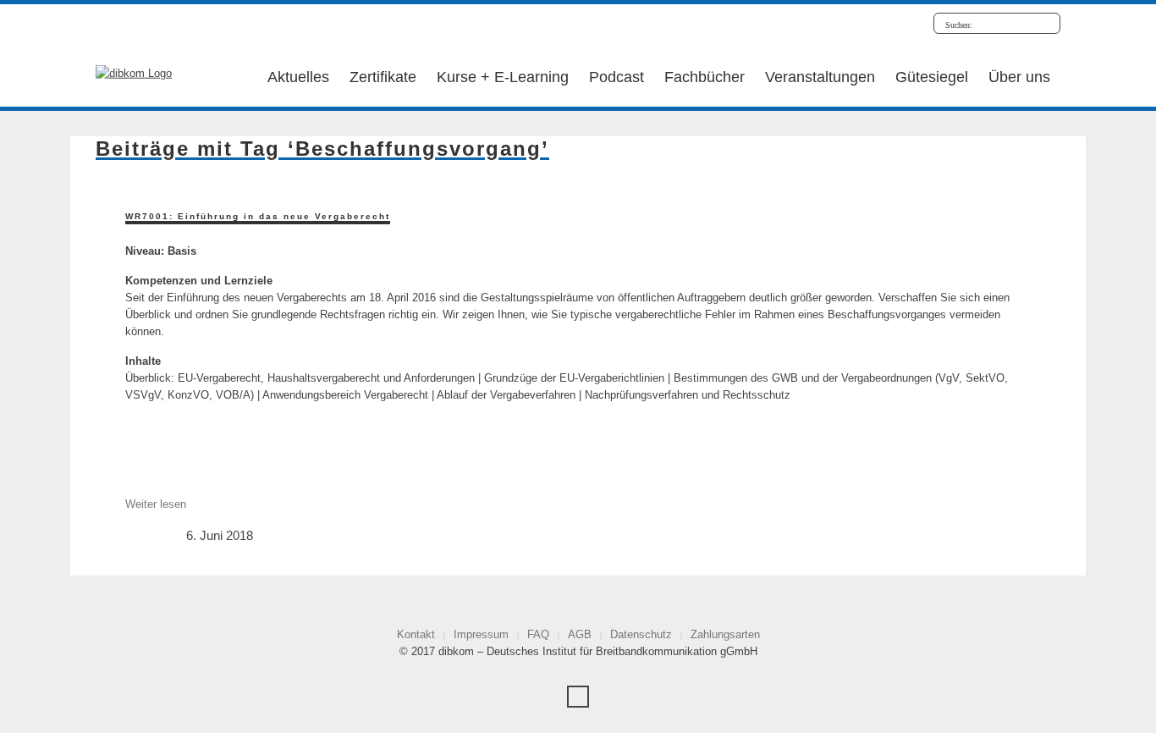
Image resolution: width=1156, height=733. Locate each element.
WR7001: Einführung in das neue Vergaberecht (257, 216)
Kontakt (416, 634)
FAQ (538, 634)
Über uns (1019, 77)
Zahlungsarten (725, 634)
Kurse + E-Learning (503, 77)
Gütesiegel (931, 77)
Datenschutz (641, 634)
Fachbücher (704, 77)
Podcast (616, 77)
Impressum (481, 634)
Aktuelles (298, 77)
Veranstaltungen (820, 77)
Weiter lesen (155, 504)
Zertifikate (383, 77)
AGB (580, 634)
